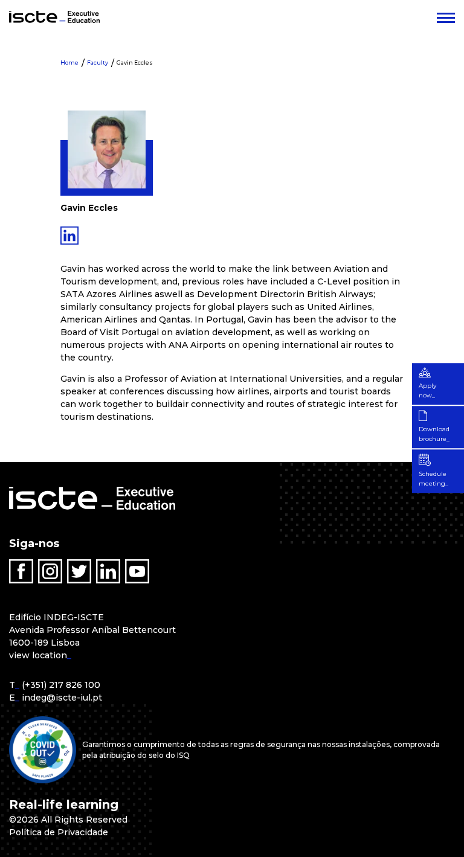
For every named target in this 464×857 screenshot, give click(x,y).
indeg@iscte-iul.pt (62, 697)
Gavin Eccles (135, 62)
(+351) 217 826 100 (61, 684)
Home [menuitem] (69, 62)
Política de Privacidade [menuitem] (58, 832)
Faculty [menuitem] (97, 62)
